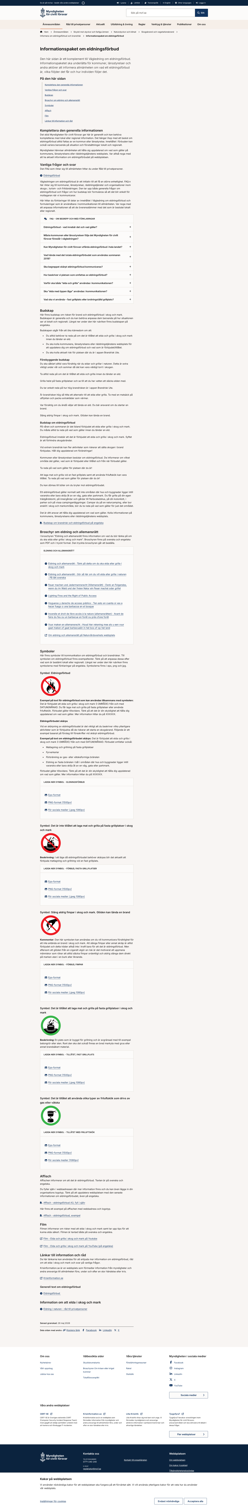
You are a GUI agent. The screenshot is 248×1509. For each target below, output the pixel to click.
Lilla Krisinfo (132, 1414)
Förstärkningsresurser (136, 1362)
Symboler (49, 105)
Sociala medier (194, 1396)
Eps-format (54, 794)
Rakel (128, 1368)
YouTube (178, 1385)
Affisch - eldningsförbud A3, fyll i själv (64, 1202)
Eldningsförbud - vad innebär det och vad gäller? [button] (70, 227)
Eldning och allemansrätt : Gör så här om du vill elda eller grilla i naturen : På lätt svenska (87, 576)
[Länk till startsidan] (53, 12)
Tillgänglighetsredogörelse (181, 1470)
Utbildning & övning (122, 24)
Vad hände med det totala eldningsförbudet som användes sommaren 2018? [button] (82, 257)
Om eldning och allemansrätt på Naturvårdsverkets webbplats (81, 635)
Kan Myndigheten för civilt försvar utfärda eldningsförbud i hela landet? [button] (83, 246)
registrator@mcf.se (92, 1468)
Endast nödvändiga (168, 1501)
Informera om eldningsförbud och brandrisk (60, 36)
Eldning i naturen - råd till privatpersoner (65, 1308)
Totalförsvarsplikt (91, 1377)
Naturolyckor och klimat (125, 32)
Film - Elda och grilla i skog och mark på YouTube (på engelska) (78, 1246)
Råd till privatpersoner (78, 24)
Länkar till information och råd (59, 121)
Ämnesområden (51, 24)
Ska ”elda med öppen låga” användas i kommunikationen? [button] (75, 291)
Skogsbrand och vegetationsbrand (158, 32)
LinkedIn (107, 1330)
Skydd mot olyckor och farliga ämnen (91, 32)
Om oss (201, 24)
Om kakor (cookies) (178, 1465)
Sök (203, 12)
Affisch (48, 110)
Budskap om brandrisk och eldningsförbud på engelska (73, 522)
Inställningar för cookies (53, 1501)
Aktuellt (100, 24)
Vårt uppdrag (46, 1368)
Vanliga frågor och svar (56, 90)
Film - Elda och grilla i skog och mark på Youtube (70, 1238)
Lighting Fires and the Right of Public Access (72, 595)
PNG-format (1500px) (60, 802)
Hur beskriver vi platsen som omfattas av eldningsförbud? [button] (75, 274)
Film (47, 115)
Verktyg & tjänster (161, 24)
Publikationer (184, 24)
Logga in (202, 3)
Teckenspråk (153, 3)
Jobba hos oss (47, 1374)
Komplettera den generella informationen (64, 84)
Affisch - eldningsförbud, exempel (61, 1215)
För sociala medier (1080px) (63, 1160)
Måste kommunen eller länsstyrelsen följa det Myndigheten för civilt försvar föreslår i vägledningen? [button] (81, 237)
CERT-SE (44, 1414)
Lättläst (137, 3)
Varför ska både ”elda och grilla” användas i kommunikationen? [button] (78, 283)
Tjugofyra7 (175, 1414)
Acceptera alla (195, 1501)
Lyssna (123, 3)
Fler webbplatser (186, 1434)
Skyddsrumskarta (91, 1362)
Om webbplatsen (177, 1460)
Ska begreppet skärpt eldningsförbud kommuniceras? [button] (73, 266)
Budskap (49, 95)
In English (166, 3)
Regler (141, 24)
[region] (124, 1491)
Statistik (130, 1374)
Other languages (184, 3)
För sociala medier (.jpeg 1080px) (66, 809)
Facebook (91, 1330)
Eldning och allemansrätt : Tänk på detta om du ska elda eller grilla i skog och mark (85, 565)
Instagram (179, 1368)
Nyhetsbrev (45, 1362)
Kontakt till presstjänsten (135, 1460)
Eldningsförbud (51, 175)
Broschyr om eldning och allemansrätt (62, 100)
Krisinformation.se (53, 1278)
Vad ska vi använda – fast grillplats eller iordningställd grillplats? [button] (79, 299)
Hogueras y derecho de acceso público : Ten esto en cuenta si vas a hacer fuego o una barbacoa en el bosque (85, 605)
